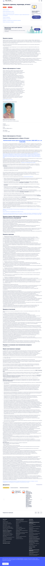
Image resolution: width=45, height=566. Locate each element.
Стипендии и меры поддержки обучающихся (34, 544)
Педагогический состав (7, 522)
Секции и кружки (19, 527)
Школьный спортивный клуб (7, 527)
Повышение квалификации (7, 538)
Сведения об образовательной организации (34, 522)
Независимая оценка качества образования (34, 550)
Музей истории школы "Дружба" (8, 528)
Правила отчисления (7, 18)
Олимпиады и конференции (20, 528)
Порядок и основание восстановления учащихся (12, 20)
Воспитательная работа (6, 541)
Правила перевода (6, 17)
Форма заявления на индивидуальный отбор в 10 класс (13, 211)
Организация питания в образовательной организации (34, 531)
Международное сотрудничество (34, 533)
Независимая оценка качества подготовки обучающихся (34, 555)
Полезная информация (19, 520)
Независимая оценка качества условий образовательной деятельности (34, 552)
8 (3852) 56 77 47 (6, 125)
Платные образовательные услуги (34, 526)
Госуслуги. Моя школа (19, 538)
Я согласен (5, 563)
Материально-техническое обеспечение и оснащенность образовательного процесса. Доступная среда (34, 541)
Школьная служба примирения (21, 536)
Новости (17, 523)
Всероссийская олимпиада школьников (20, 534)
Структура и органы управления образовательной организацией (34, 539)
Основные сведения (32, 524)
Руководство (31, 532)
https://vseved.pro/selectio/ (28, 176)
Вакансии (4, 540)
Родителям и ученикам (20, 519)
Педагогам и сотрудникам (7, 530)
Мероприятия (18, 522)
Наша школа (5, 519)
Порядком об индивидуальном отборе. (28, 162)
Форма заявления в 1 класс (8, 99)
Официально (31, 520)
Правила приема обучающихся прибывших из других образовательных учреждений (16, 15)
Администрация (5, 521)
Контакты (30, 548)
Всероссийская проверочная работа (22, 532)
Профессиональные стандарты (8, 534)
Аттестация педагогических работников (7, 535)
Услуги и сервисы (19, 529)
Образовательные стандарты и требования (34, 529)
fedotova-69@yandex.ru (7, 128)
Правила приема (6, 9)
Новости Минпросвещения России (8, 537)
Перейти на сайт (36, 17)
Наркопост (17, 535)
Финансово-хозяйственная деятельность (33, 535)
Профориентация (19, 537)
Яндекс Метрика (20, 558)
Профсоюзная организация (7, 539)
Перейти (37, 29)
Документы (31, 525)
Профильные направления (7, 523)
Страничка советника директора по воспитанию (22, 531)
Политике (9, 560)
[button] (39, 0)
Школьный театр (5, 529)
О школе (4, 520)
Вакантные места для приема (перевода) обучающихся (34, 537)
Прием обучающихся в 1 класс (8, 11)
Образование (31, 527)
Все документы (39, 484)
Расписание (31, 519)
